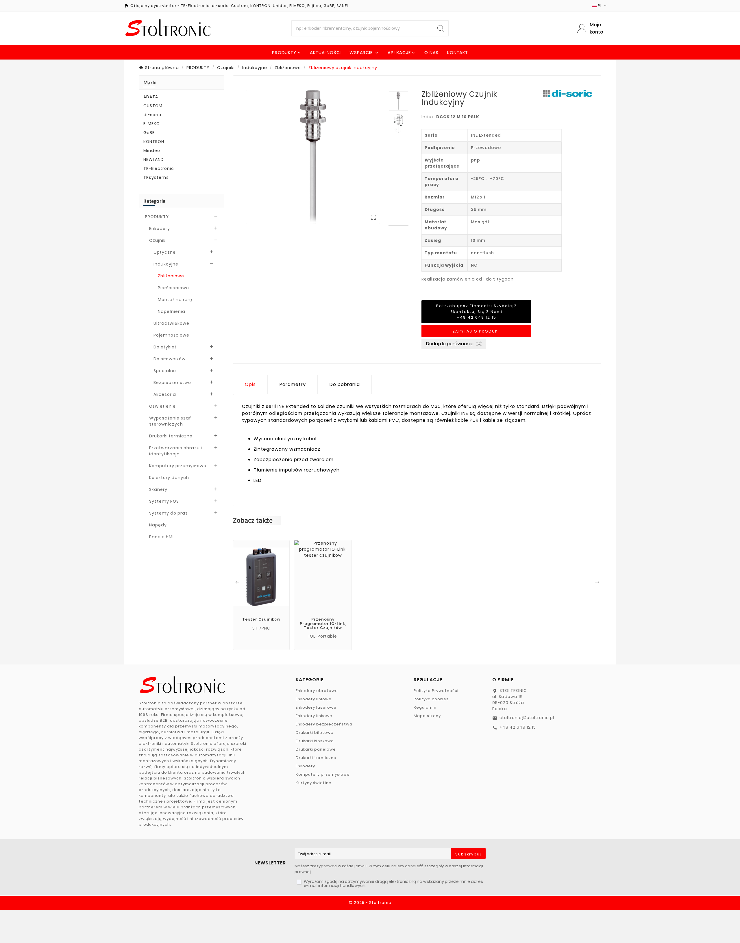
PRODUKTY (157, 217)
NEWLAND (153, 159)
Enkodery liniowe (314, 699)
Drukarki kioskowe (315, 741)
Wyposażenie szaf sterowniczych (170, 421)
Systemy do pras (168, 513)
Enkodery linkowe (314, 716)
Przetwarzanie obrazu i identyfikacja (175, 451)
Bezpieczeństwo (172, 382)
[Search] (440, 28)
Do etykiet (165, 347)
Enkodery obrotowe (317, 690)
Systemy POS (164, 501)
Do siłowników (169, 359)
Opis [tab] (250, 384)
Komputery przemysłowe (177, 466)
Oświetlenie (162, 406)
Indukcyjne (165, 264)
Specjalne (164, 371)
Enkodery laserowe (316, 707)
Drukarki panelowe (316, 749)
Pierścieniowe (173, 288)
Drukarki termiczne (171, 436)
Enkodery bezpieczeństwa (324, 724)
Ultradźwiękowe (171, 323)
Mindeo (151, 150)
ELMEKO (151, 124)
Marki (150, 82)
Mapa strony (427, 716)
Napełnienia (171, 311)
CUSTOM (152, 106)
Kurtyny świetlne (314, 783)
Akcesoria (164, 394)
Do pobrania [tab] (345, 384)
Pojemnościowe (171, 335)
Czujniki (158, 240)
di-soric (152, 115)
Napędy (158, 525)
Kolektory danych (169, 477)
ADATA (150, 97)
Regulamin (425, 707)
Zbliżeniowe (171, 276)
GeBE (149, 132)
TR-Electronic (158, 168)
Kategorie (154, 201)
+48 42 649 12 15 (518, 727)
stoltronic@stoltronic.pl (527, 718)
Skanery (158, 489)
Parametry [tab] (293, 384)
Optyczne (164, 252)
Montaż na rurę (175, 299)
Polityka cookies (431, 699)
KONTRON (153, 141)
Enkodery (159, 228)
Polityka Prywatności (436, 690)
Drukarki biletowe (315, 732)
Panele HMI (161, 537)
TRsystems (156, 177)
